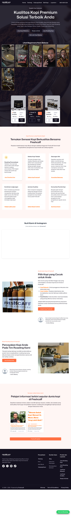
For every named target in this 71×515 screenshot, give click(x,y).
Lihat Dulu (15, 120)
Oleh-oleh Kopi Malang (35, 35)
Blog (50, 459)
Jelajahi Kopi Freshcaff (46, 309)
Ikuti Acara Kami (55, 206)
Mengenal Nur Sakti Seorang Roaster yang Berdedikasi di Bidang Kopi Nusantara (17, 426)
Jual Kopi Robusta (62, 470)
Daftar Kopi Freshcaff (34, 177)
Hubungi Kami (42, 467)
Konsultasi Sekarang (57, 177)
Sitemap (42, 487)
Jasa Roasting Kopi (48, 31)
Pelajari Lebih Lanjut (10, 206)
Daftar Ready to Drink (34, 206)
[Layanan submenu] (56, 2)
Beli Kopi (21, 120)
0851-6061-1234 (64, 2)
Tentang (40, 459)
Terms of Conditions (53, 487)
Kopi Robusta (44, 287)
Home (24, 2)
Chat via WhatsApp (63, 512)
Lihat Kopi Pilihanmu (23, 31)
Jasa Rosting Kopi (9, 360)
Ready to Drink (36, 31)
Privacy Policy (65, 487)
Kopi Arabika (44, 291)
